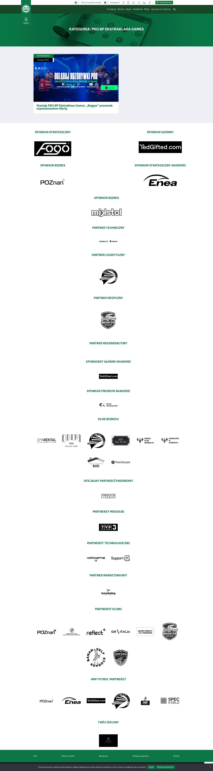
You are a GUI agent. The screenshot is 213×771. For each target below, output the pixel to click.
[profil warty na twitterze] (133, 2)
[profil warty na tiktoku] (150, 2)
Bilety (147, 9)
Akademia (138, 9)
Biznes (121, 9)
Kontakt (176, 756)
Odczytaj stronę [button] (165, 2)
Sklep (128, 9)
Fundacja (111, 9)
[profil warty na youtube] (139, 2)
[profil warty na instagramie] (128, 2)
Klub (35, 756)
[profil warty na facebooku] (123, 2)
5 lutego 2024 (43, 60)
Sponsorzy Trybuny (161, 9)
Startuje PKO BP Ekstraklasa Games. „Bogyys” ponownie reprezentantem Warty (74, 107)
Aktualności (103, 756)
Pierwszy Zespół (68, 756)
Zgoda (151, 767)
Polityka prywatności (141, 756)
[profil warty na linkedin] (144, 2)
